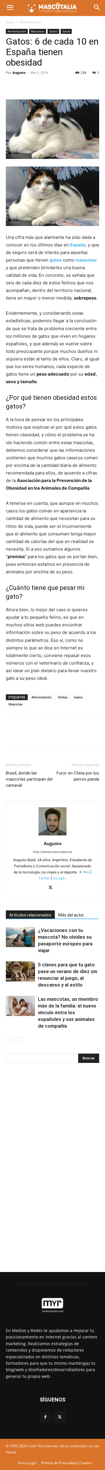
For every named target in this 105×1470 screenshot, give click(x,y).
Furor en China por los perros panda (78, 776)
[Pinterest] (38, 86)
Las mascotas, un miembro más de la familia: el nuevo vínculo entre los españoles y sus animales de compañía (68, 1012)
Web (86, 872)
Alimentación (30, 22)
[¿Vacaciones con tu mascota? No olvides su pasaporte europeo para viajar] (20, 937)
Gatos (53, 31)
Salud (66, 31)
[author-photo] (52, 835)
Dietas (62, 697)
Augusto (19, 72)
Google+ (59, 878)
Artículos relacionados (30, 915)
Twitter (44, 878)
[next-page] (18, 1040)
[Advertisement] (49, 1164)
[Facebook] (12, 86)
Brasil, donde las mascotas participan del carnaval (29, 779)
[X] (25, 86)
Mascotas (37, 31)
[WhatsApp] (52, 86)
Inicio (10, 22)
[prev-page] (9, 1040)
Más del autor (71, 915)
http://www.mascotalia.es (52, 852)
